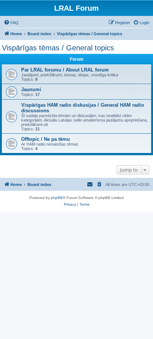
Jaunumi (31, 89)
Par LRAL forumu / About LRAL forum (65, 70)
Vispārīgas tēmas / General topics (58, 48)
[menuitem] (11, 22)
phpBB (57, 198)
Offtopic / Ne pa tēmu (45, 139)
